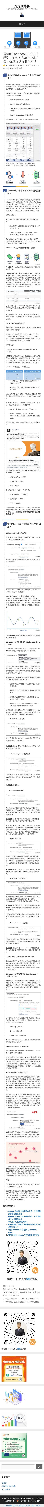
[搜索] (39, 1466)
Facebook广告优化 (26, 1289)
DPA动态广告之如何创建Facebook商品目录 (22, 1302)
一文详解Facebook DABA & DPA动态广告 (21, 1299)
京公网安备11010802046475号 (30, 1501)
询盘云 (4, 1483)
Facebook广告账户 (10, 1292)
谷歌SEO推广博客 (8, 1486)
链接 (28, 1279)
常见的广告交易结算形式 (17, 1222)
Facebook (9, 1286)
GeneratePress (29, 1499)
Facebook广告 (11, 1289)
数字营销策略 (25, 1292)
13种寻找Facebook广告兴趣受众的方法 (23, 1235)
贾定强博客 (22, 6)
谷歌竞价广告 (14, 1295)
